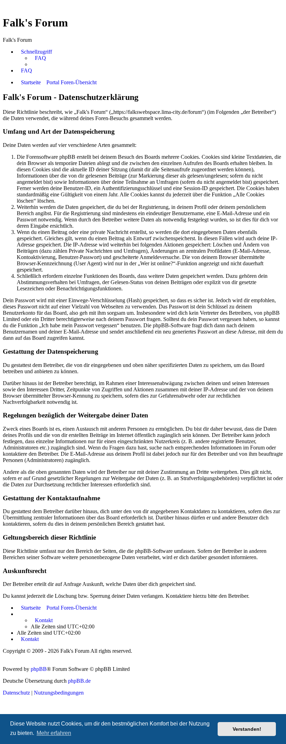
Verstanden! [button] (247, 729)
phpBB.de (79, 681)
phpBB (39, 669)
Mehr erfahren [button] (54, 733)
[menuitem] (38, 58)
